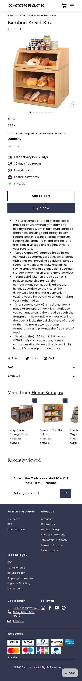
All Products (23, 15)
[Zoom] (72, 103)
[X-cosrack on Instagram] (43, 608)
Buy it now (41, 208)
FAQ (10, 562)
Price (11, 119)
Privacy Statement (53, 534)
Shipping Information (21, 578)
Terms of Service (52, 545)
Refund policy (50, 550)
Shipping (30, 133)
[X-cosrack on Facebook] (50, 608)
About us (46, 519)
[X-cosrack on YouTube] (57, 608)
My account (15, 588)
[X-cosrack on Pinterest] (64, 608)
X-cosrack (14, 29)
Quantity (14, 139)
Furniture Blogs (50, 529)
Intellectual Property (54, 540)
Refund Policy (16, 573)
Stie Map (13, 657)
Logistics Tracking (18, 583)
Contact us (48, 524)
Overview (13, 519)
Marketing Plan (17, 529)
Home (10, 15)
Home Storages (47, 392)
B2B (9, 524)
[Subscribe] (65, 493)
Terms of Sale (16, 567)
